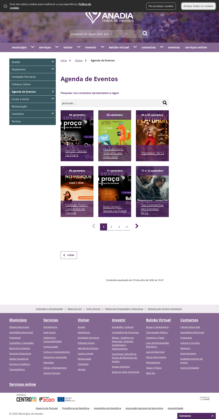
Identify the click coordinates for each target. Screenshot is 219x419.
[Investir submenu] (102, 47)
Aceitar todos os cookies (198, 6)
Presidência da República (75, 408)
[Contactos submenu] (161, 47)
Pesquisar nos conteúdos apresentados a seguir (90, 93)
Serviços (45, 47)
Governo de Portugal (47, 408)
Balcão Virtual (119, 47)
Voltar (70, 255)
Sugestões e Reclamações (49, 308)
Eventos (174, 47)
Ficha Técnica (93, 308)
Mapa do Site (75, 308)
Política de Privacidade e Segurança (124, 308)
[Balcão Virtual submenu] (135, 47)
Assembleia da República (107, 408)
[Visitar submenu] (78, 47)
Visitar (68, 47)
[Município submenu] (32, 47)
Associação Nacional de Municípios (144, 408)
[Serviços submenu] (57, 47)
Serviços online (196, 47)
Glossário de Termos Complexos (165, 308)
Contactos (149, 47)
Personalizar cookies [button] (161, 6)
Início (64, 60)
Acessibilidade (175, 408)
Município (19, 47)
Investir (90, 47)
